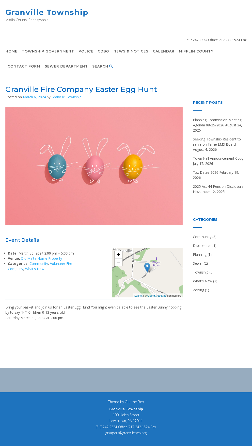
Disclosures (202, 245)
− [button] (118, 262)
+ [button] (118, 255)
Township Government (48, 51)
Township (200, 272)
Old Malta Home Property (41, 258)
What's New (34, 268)
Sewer (198, 263)
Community (39, 263)
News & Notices (130, 51)
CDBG (103, 51)
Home (11, 51)
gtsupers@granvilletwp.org (126, 432)
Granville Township (47, 12)
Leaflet (138, 295)
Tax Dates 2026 (205, 172)
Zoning (198, 290)
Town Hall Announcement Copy (218, 158)
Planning (199, 254)
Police (86, 51)
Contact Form (24, 66)
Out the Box (134, 401)
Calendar (163, 51)
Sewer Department (66, 66)
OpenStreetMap (156, 295)
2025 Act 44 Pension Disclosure (218, 186)
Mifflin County (196, 51)
